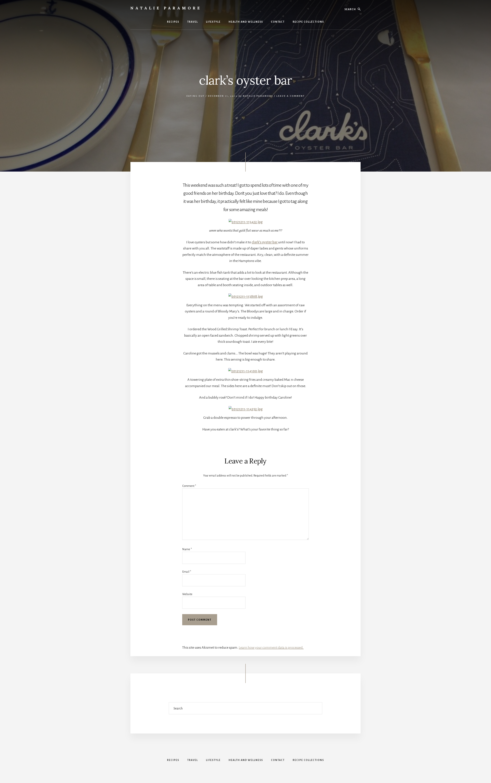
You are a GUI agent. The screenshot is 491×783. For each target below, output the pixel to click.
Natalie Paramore (166, 8)
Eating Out (195, 96)
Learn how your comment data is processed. (271, 647)
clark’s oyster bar (265, 242)
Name (187, 549)
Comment (189, 485)
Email (186, 571)
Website (187, 594)
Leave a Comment (290, 96)
